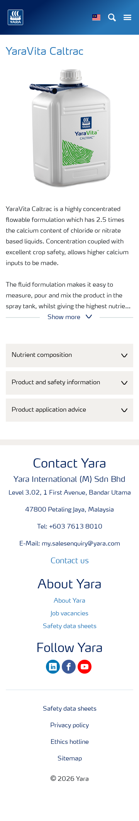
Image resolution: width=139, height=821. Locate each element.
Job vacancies (69, 614)
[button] (69, 355)
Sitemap (70, 759)
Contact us (70, 561)
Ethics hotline (70, 742)
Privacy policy (69, 726)
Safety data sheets (70, 626)
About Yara (69, 601)
